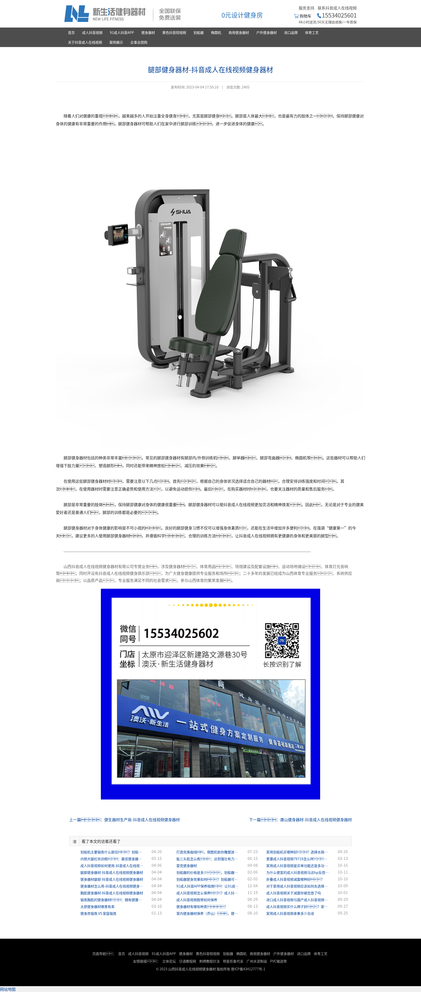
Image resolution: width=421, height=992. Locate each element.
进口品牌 (291, 32)
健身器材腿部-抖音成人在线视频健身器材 (111, 879)
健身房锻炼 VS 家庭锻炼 (98, 913)
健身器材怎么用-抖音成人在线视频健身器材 (112, 886)
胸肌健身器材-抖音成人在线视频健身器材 (111, 892)
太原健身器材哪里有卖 (97, 906)
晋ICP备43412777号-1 (248, 968)
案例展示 (116, 42)
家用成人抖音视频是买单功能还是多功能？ (298, 865)
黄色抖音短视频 (174, 32)
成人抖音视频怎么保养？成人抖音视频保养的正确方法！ (208, 892)
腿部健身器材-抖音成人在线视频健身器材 (111, 872)
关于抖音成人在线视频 (85, 42)
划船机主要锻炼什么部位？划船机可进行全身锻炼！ (112, 851)
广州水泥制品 (257, 961)
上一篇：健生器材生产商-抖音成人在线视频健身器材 (124, 819)
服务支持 (306, 8)
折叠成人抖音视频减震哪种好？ (295, 879)
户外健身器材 (266, 32)
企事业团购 (138, 42)
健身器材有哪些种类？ (202, 906)
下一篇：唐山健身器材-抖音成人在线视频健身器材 (300, 819)
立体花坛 (169, 961)
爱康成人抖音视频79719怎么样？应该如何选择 (298, 858)
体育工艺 (312, 32)
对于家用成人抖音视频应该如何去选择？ (298, 886)
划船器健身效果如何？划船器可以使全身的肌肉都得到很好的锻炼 (208, 879)
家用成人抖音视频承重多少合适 (290, 913)
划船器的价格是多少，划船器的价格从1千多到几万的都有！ (208, 872)
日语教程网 (188, 961)
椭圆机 (216, 32)
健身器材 (148, 32)
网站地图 (8, 989)
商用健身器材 (239, 32)
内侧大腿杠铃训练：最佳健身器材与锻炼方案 (112, 858)
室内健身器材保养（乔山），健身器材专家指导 (208, 913)
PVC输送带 (278, 961)
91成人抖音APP (122, 32)
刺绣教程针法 (209, 961)
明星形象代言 (233, 961)
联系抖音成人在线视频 (337, 8)
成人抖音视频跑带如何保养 (196, 899)
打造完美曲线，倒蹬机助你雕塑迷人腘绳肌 (208, 851)
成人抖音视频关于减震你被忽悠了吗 (293, 892)
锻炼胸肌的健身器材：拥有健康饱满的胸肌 (112, 899)
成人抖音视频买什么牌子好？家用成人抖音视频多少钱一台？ (298, 906)
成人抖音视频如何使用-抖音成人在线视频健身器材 (112, 865)
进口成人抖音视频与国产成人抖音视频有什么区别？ (298, 899)
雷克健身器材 (186, 865)
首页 (71, 32)
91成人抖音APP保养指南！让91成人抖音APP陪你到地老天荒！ (208, 886)
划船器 (198, 32)
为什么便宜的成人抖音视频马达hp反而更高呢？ (298, 872)
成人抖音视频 (92, 32)
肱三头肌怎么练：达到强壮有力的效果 (208, 858)
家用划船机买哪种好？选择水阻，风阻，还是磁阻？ (298, 851)
